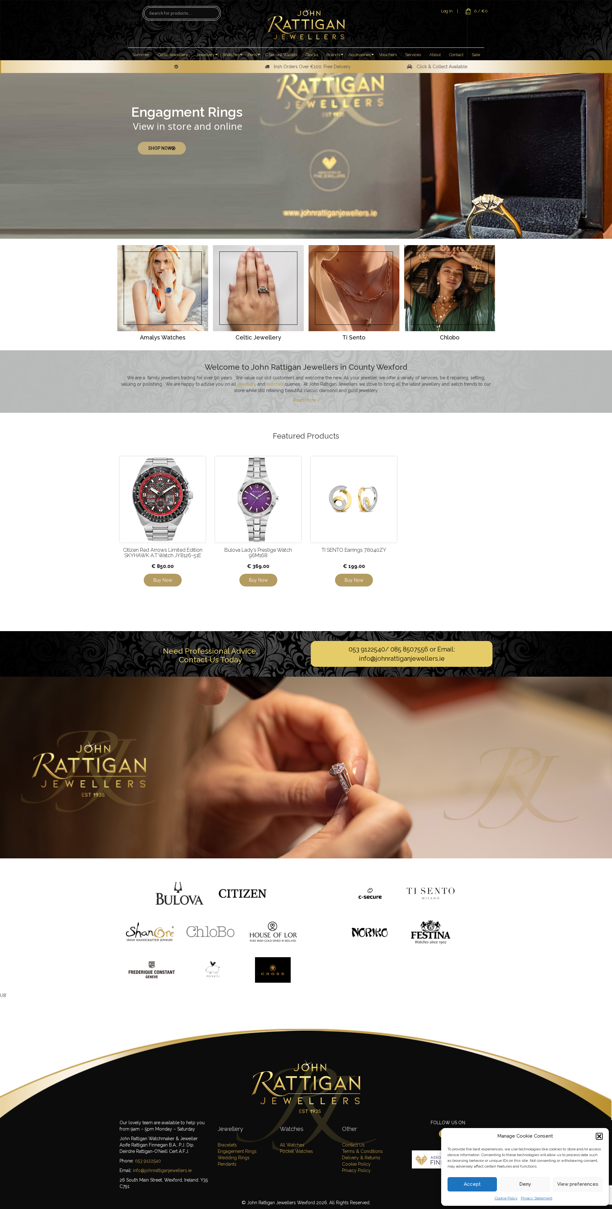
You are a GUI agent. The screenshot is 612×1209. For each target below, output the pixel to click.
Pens (252, 54)
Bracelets (227, 1144)
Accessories (359, 54)
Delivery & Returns (361, 1157)
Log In (447, 11)
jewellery (246, 384)
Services (413, 54)
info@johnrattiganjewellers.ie (402, 658)
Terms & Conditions (362, 1151)
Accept (472, 1184)
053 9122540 (148, 1160)
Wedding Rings (234, 1157)
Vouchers (388, 54)
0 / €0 (481, 11)
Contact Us (353, 1144)
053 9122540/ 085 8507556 (388, 649)
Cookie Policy (506, 1198)
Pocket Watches (296, 1151)
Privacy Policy (356, 1170)
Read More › (306, 400)
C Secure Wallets (281, 54)
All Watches (292, 1144)
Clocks (312, 54)
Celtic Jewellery (173, 54)
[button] (599, 1136)
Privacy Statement (536, 1198)
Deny (525, 1184)
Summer (140, 54)
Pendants (227, 1164)
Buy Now (162, 580)
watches (274, 384)
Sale (476, 54)
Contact (456, 54)
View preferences (577, 1184)
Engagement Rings (237, 1151)
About (435, 54)
